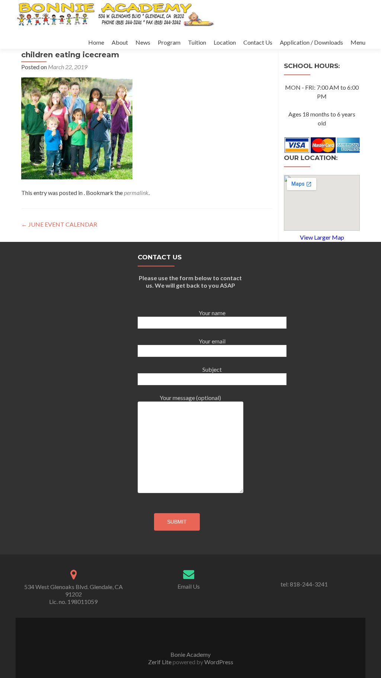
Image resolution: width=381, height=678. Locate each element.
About (120, 42)
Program (169, 42)
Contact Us (257, 42)
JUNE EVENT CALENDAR (59, 224)
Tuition (197, 42)
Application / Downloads (311, 42)
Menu (357, 42)
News (142, 42)
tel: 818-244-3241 (304, 584)
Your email (212, 341)
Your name (212, 312)
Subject (212, 369)
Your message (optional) (190, 397)
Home (96, 42)
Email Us (188, 586)
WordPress (218, 661)
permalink (136, 192)
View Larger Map (322, 237)
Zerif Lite (160, 661)
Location (225, 42)
